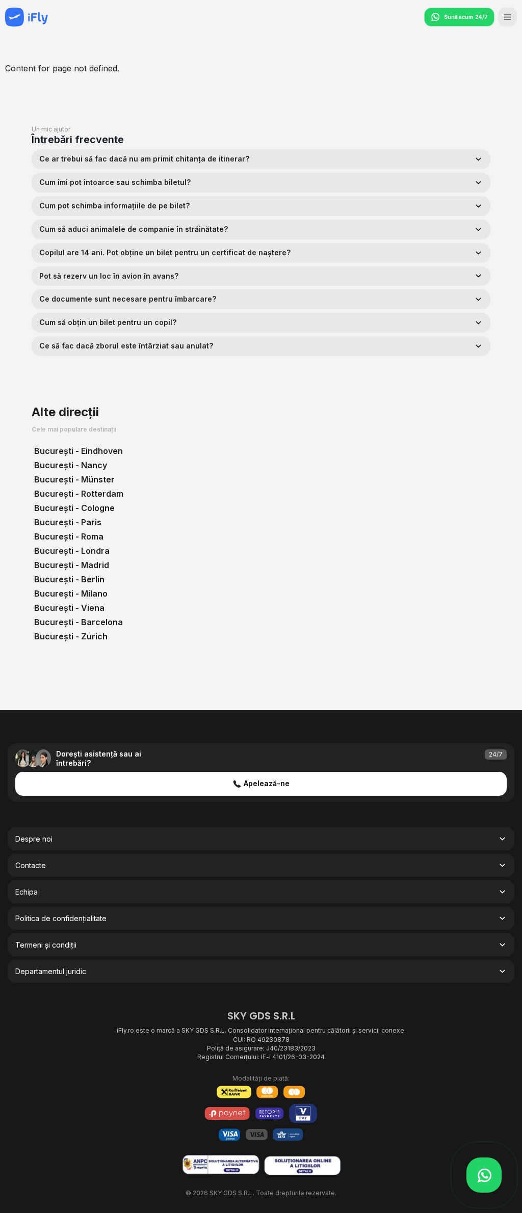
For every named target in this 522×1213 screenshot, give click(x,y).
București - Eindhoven (78, 451)
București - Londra (72, 551)
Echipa (26, 891)
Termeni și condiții (45, 944)
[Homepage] (26, 17)
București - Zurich (71, 636)
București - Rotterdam (78, 494)
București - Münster (74, 479)
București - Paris (67, 522)
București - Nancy (70, 465)
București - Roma (68, 536)
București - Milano (71, 593)
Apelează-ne (267, 783)
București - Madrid (71, 565)
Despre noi (34, 838)
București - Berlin (69, 579)
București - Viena (69, 608)
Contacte (30, 865)
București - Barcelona (78, 622)
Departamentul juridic (50, 971)
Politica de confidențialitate (61, 918)
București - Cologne (74, 508)
